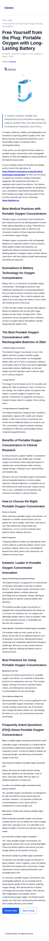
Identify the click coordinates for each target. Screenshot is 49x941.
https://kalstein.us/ (10, 200)
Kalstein (9, 7)
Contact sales (11, 911)
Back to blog (28, 911)
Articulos (13, 61)
